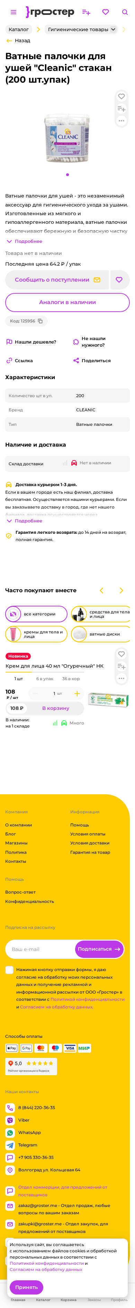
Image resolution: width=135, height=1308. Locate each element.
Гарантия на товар (90, 852)
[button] (121, 654)
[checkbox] (9, 970)
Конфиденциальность (29, 901)
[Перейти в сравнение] (86, 12)
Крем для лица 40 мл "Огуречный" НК (55, 666)
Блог (10, 833)
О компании (18, 824)
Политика (16, 852)
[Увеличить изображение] (108, 697)
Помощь (79, 824)
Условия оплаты (88, 833)
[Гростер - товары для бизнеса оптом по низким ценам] (50, 12)
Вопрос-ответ (20, 892)
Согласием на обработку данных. (56, 1006)
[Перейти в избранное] (105, 12)
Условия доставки (89, 842)
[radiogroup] (45, 679)
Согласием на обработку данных (46, 1269)
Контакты (15, 861)
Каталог (19, 29)
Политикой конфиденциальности (88, 999)
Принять (26, 1287)
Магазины (16, 842)
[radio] (19, 672)
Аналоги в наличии (67, 302)
